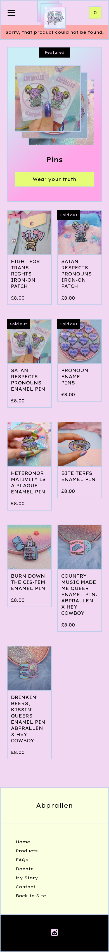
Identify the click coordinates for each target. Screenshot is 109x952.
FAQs (22, 859)
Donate (25, 868)
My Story (27, 877)
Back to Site (31, 895)
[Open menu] (11, 13)
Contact (25, 886)
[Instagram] (54, 933)
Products (27, 850)
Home (23, 841)
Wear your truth (54, 179)
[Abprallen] (55, 18)
